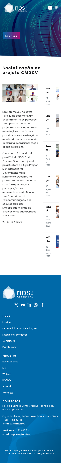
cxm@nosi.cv (17, 423)
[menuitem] (30, 322)
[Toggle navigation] (56, 8)
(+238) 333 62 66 (12, 420)
